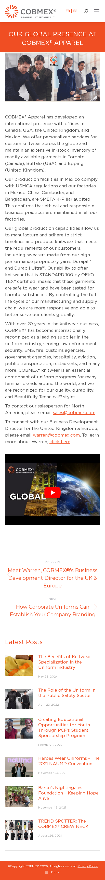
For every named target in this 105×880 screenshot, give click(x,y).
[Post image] (19, 665)
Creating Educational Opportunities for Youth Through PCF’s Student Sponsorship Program (64, 727)
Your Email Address (48, 848)
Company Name (45, 821)
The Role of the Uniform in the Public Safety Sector (66, 693)
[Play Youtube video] (52, 492)
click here (59, 441)
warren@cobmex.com (56, 435)
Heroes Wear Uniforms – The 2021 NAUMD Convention (69, 761)
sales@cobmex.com (74, 412)
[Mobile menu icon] (96, 11)
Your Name (41, 808)
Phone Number (44, 835)
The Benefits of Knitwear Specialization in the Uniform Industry (64, 662)
